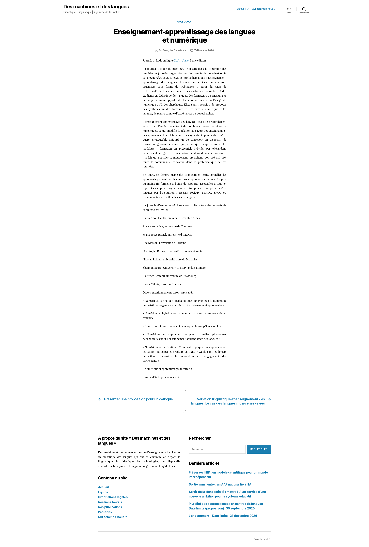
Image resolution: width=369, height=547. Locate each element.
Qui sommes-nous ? (263, 8)
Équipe (103, 492)
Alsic (185, 61)
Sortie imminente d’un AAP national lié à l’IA (220, 484)
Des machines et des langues (96, 6)
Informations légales (113, 497)
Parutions (105, 512)
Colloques (184, 21)
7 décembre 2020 (204, 50)
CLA (176, 61)
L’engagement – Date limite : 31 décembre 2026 (223, 516)
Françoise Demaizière (174, 50)
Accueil (241, 8)
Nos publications (110, 507)
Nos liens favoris (110, 502)
